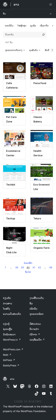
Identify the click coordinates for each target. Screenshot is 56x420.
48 (50, 267)
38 (16, 267)
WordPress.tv (12, 339)
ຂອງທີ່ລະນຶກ (37, 339)
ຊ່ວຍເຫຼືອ (7, 329)
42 (39, 267)
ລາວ (12, 378)
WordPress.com (13, 349)
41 (33, 267)
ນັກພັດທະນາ (9, 334)
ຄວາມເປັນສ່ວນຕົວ (12, 313)
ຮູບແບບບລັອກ (36, 313)
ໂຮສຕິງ (6, 308)
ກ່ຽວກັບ (7, 298)
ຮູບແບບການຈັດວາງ (13, 50)
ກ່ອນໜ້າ (28, 262)
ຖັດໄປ (28, 271)
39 (22, 267)
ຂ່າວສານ (7, 303)
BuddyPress (11, 365)
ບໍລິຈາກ (35, 334)
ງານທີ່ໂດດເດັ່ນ (37, 298)
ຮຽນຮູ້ (6, 323)
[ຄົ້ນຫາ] (43, 35)
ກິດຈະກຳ (34, 329)
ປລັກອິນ (33, 308)
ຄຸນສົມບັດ (33, 50)
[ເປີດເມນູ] (51, 4)
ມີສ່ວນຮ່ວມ (35, 323)
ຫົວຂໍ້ (49, 50)
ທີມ (4, 13)
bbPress (9, 360)
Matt (7, 354)
